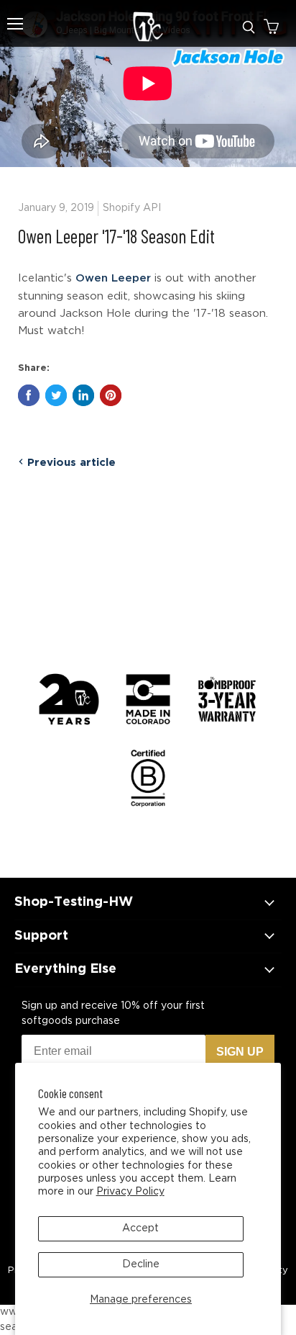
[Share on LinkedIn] (83, 395)
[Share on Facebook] (29, 395)
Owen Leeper (113, 278)
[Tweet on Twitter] (56, 395)
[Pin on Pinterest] (110, 395)
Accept (140, 1228)
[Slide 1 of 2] (148, 83)
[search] (248, 27)
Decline (140, 1264)
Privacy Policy (130, 1191)
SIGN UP (240, 1052)
